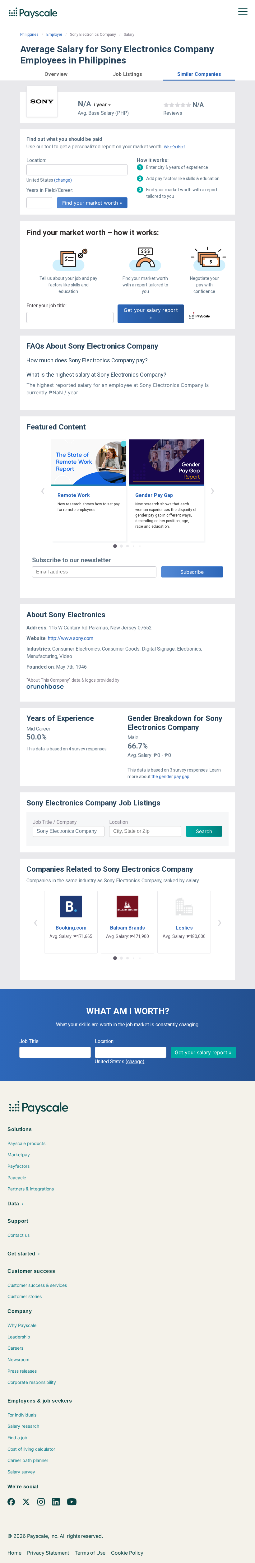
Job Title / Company (55, 822)
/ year (100, 104)
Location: (36, 160)
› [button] (212, 490)
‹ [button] (42, 490)
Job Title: (29, 1041)
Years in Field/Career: (49, 190)
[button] (56, 73)
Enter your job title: (46, 305)
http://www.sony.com (70, 638)
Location (118, 822)
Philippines (29, 34)
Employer (54, 34)
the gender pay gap (170, 776)
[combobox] (77, 169)
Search (204, 831)
